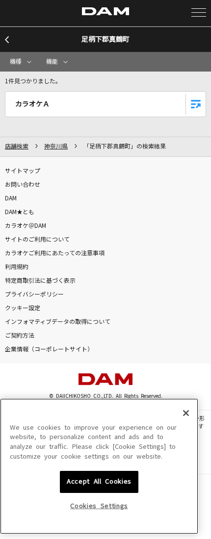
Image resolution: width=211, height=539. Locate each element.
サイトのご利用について (37, 240)
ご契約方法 (19, 336)
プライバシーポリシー (34, 294)
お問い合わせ (22, 185)
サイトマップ (22, 171)
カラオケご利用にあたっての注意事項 (55, 253)
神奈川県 (56, 146)
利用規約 (16, 267)
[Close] (186, 413)
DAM (11, 198)
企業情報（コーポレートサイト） (49, 349)
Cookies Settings (99, 506)
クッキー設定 (22, 308)
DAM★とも (19, 212)
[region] (99, 466)
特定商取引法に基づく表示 (40, 281)
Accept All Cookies (99, 481)
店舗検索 (16, 146)
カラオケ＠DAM (25, 226)
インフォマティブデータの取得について (57, 322)
